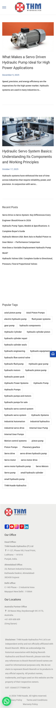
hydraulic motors (12, 370)
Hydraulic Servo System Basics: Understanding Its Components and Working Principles (27, 156)
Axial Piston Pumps (35, 312)
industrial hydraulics (40, 421)
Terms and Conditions (37, 700)
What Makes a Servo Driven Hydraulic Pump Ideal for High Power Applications (26, 62)
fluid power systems (41, 319)
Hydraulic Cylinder (13, 332)
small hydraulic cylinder (32, 472)
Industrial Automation (14, 421)
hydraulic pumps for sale (16, 402)
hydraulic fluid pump (14, 364)
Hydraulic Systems (40, 415)
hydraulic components (30, 325)
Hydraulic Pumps (12, 389)
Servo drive (9, 453)
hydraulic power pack (14, 377)
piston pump (37, 441)
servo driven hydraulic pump (33, 453)
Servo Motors (42, 466)
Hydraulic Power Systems (16, 383)
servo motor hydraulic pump (17, 466)
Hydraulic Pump (41, 383)
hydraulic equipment (40, 351)
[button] (6, 701)
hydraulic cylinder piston (38, 332)
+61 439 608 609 (12, 619)
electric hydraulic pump (15, 319)
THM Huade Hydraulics (15, 485)
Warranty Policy (30, 704)
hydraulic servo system (15, 415)
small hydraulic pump (14, 479)
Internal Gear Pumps (14, 434)
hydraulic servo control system (18, 409)
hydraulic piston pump (35, 370)
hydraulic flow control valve (17, 357)
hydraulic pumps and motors (17, 396)
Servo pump (10, 472)
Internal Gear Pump (38, 428)
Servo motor (10, 460)
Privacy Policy (15, 700)
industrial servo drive (14, 428)
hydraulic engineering (14, 351)
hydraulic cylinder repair (15, 338)
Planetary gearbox (31, 447)
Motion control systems (15, 441)
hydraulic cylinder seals (15, 345)
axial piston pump (12, 312)
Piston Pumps (10, 447)
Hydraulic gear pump (38, 364)
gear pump (9, 325)
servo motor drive (29, 460)
